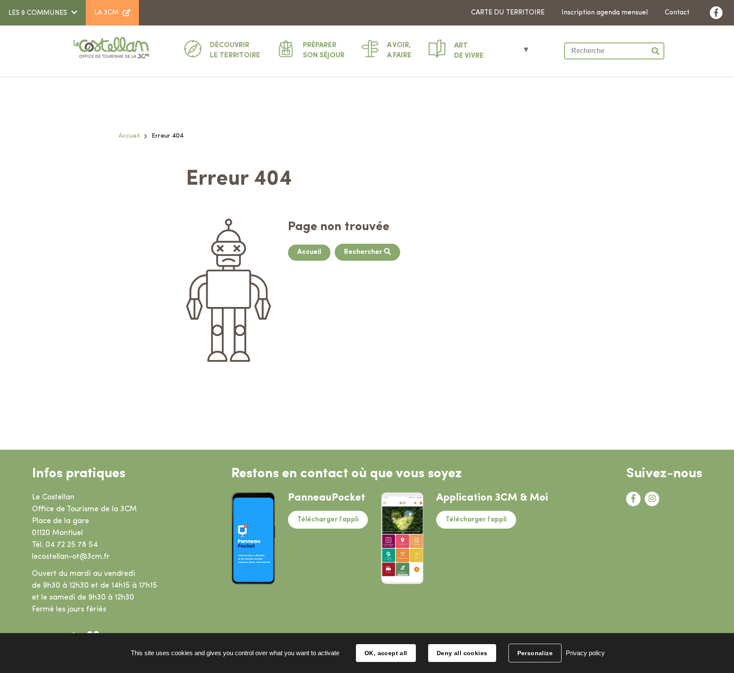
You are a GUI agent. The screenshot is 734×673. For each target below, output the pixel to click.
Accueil (129, 136)
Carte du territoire (508, 12)
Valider (655, 50)
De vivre (469, 50)
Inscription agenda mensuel (605, 12)
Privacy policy (585, 652)
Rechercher (364, 252)
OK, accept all (385, 653)
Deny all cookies (462, 653)
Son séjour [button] (323, 50)
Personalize (535, 653)
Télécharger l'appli (328, 519)
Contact (677, 12)
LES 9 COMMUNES (37, 13)
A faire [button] (399, 50)
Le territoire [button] (235, 50)
